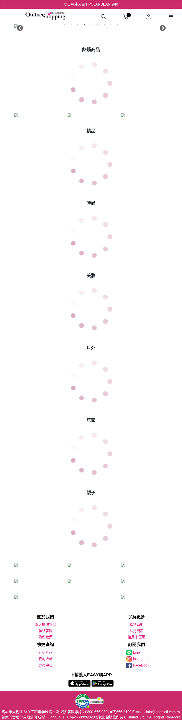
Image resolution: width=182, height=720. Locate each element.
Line (136, 652)
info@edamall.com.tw (163, 712)
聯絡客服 (45, 631)
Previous (19, 27)
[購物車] (126, 17)
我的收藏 (45, 659)
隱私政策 (45, 637)
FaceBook (141, 665)
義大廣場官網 (45, 625)
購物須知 (136, 625)
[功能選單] (171, 17)
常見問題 (136, 631)
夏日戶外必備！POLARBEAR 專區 (91, 4)
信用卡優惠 (136, 637)
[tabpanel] (91, 27)
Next (161, 27)
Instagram (140, 659)
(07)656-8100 (120, 712)
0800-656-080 (96, 712)
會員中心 (45, 665)
